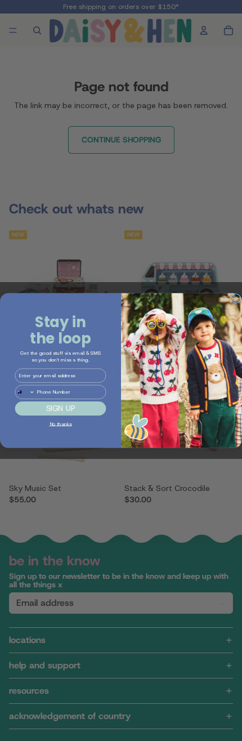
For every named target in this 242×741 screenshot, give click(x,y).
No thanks (61, 423)
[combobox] (24, 392)
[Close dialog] (236, 298)
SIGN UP (60, 408)
